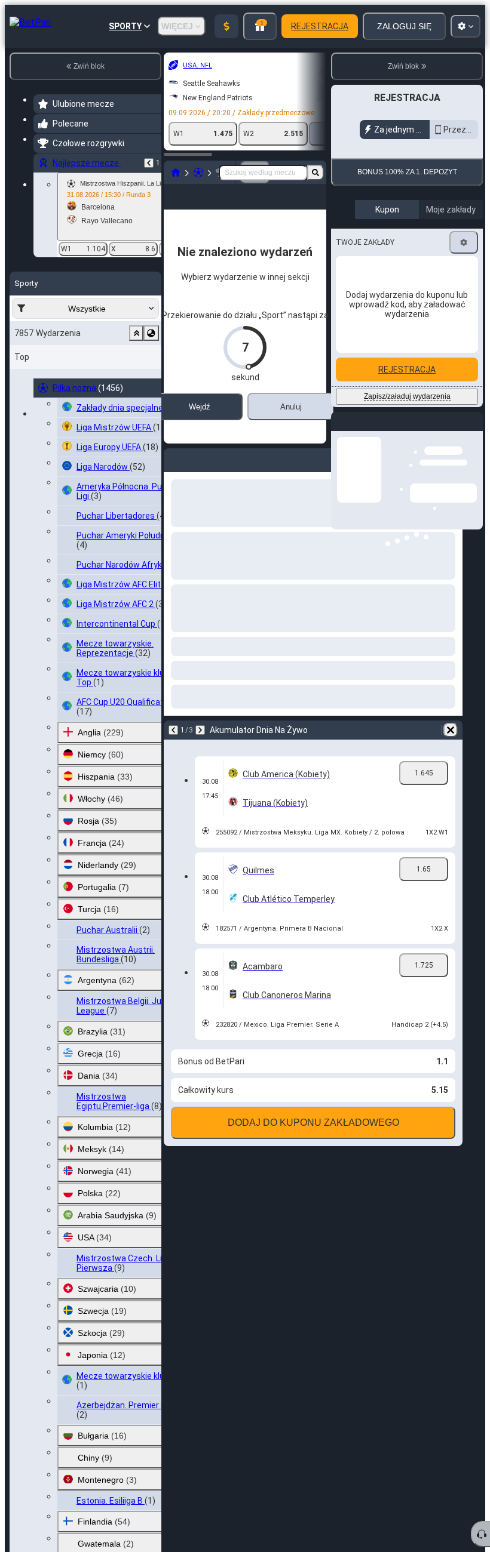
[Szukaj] (315, 172)
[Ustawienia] (463, 242)
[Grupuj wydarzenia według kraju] (151, 333)
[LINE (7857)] (176, 172)
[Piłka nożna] (198, 172)
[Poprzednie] (149, 163)
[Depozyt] (226, 26)
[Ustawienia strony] (465, 26)
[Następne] (200, 749)
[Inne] (277, 206)
